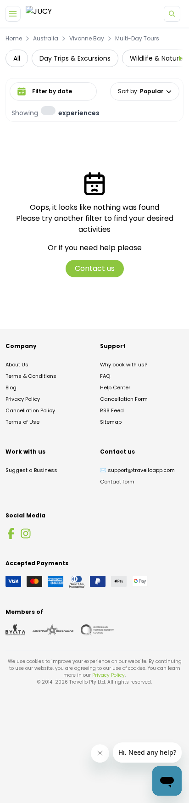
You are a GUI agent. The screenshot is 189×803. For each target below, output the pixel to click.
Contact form (117, 481)
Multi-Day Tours (137, 38)
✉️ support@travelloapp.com (137, 470)
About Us (17, 364)
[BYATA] (15, 629)
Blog (11, 387)
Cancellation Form (124, 399)
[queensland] (97, 629)
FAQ (105, 376)
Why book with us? (123, 364)
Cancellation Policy (30, 410)
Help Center (115, 387)
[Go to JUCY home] (39, 14)
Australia (45, 38)
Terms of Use (22, 422)
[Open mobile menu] (13, 13)
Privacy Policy (23, 399)
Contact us (95, 268)
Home (14, 38)
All (16, 58)
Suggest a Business (31, 470)
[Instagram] (25, 533)
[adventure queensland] (53, 629)
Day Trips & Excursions (75, 58)
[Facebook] (11, 533)
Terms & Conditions (31, 376)
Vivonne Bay (86, 38)
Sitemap (111, 422)
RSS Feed (112, 410)
